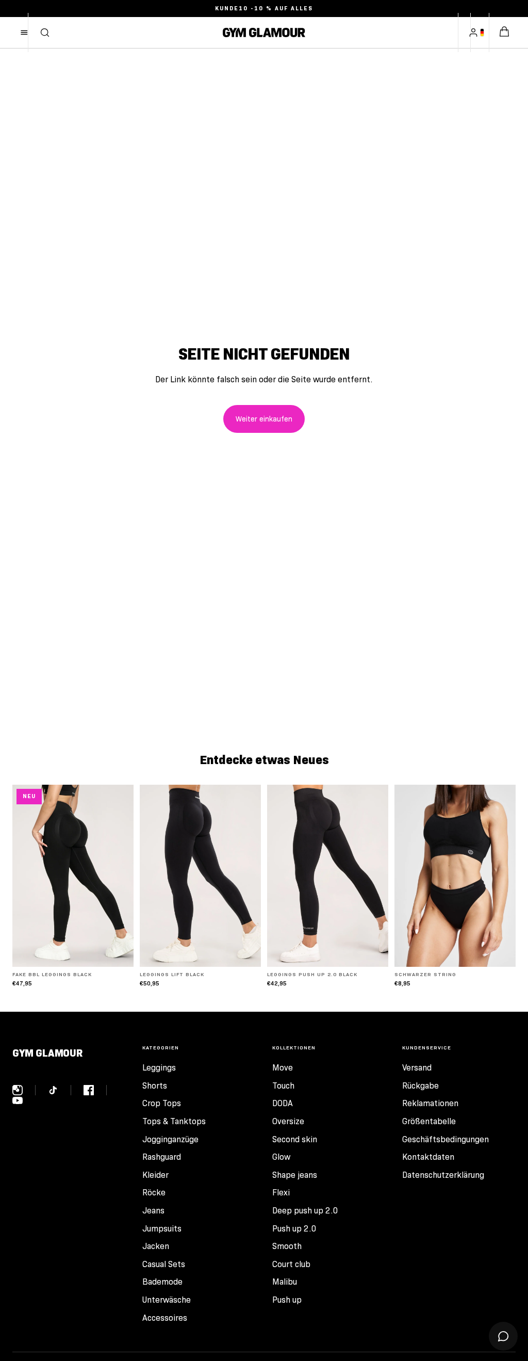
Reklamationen (430, 1103)
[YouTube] (17, 1100)
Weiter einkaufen (264, 419)
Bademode (162, 1282)
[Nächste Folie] (122, 875)
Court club (291, 1264)
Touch (283, 1086)
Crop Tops (161, 1103)
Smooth (287, 1246)
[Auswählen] (117, 951)
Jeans (153, 1211)
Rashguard (161, 1157)
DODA (282, 1103)
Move (282, 1068)
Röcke (154, 1192)
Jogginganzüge (170, 1139)
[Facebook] (95, 1090)
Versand (417, 1068)
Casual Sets (163, 1264)
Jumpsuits (162, 1229)
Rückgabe (420, 1086)
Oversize (288, 1121)
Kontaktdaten (428, 1157)
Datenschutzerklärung (443, 1175)
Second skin (294, 1139)
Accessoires (164, 1318)
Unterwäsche (166, 1300)
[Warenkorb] (504, 32)
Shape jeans (294, 1175)
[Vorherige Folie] (23, 875)
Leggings (159, 1068)
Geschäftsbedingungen (445, 1139)
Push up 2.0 (294, 1229)
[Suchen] (45, 32)
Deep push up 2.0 (305, 1211)
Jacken (155, 1246)
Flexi (281, 1192)
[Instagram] (24, 1090)
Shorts (154, 1086)
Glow (281, 1157)
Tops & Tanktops (174, 1121)
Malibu (284, 1282)
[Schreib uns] (503, 1336)
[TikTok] (59, 1090)
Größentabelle (429, 1121)
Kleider (155, 1175)
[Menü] (24, 32)
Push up (287, 1300)
